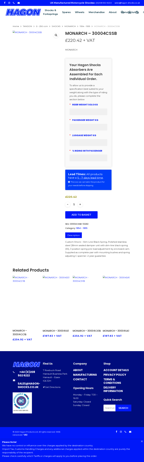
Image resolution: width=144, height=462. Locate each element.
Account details (116, 370)
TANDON (27, 26)
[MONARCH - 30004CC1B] (27, 301)
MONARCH (70, 26)
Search (123, 408)
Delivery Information (113, 389)
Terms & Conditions (112, 381)
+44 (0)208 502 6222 (26, 373)
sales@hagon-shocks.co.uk (29, 385)
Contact (80, 379)
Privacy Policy (115, 375)
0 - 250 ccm (42, 26)
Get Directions (52, 387)
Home (16, 26)
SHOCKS (56, 26)
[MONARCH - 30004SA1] (117, 301)
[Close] (142, 441)
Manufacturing (85, 375)
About (78, 370)
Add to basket (81, 214)
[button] (56, 35)
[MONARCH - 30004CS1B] (87, 301)
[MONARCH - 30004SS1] (57, 301)
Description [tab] (73, 235)
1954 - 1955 (85, 26)
